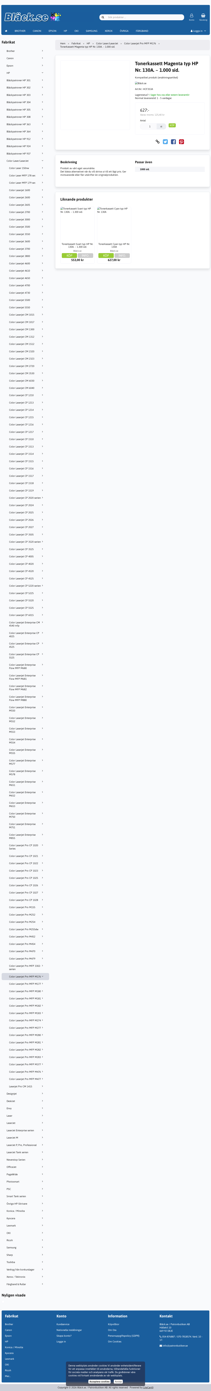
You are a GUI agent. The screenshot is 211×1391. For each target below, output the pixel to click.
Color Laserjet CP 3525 (21, 549)
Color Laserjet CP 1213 (21, 402)
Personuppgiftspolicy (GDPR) (123, 1335)
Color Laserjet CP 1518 (21, 483)
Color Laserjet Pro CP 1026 (23, 885)
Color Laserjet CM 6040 (21, 388)
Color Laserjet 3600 (19, 241)
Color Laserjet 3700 (19, 248)
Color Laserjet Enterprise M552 (22, 720)
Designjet (12, 1093)
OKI (76, 30)
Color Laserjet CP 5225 (21, 593)
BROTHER (20, 30)
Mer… (8, 1376)
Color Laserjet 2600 (19, 197)
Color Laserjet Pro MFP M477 (25, 1079)
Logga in (197, 30)
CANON (37, 30)
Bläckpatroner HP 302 (18, 87)
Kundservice (63, 1324)
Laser (9, 1115)
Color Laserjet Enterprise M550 (22, 709)
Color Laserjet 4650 (19, 278)
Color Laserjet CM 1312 (21, 336)
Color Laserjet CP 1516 (21, 468)
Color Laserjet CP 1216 (21, 424)
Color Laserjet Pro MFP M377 (25, 1064)
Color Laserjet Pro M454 (22, 944)
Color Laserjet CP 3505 (21, 534)
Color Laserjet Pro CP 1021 (23, 856)
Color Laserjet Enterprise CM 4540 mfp (24, 624)
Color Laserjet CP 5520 (21, 600)
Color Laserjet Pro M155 (22, 907)
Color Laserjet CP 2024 (21, 505)
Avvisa (118, 1381)
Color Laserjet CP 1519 (21, 490)
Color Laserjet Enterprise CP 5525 (24, 656)
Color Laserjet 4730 (19, 292)
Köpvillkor (113, 1324)
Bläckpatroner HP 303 (18, 95)
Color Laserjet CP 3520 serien (25, 541)
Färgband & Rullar (16, 1284)
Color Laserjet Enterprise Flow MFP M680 (22, 666)
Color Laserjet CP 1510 (21, 439)
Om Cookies (114, 1341)
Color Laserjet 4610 (19, 270)
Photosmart (13, 1181)
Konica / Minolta (16, 1211)
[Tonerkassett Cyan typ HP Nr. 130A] (114, 224)
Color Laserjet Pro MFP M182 (25, 1005)
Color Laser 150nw (19, 168)
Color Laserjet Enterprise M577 (22, 762)
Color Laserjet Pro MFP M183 (25, 1013)
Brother (11, 51)
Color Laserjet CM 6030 (21, 380)
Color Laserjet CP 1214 (21, 409)
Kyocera (11, 1218)
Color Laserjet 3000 (19, 219)
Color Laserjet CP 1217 (21, 432)
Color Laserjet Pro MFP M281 (25, 1042)
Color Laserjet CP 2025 (21, 512)
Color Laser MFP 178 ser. (22, 175)
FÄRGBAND (142, 30)
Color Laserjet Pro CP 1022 (23, 863)
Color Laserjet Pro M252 (22, 914)
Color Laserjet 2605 (19, 204)
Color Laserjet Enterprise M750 (22, 815)
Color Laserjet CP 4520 (21, 571)
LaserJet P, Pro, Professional (22, 1145)
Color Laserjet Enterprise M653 (22, 804)
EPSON (52, 30)
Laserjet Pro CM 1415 (20, 1086)
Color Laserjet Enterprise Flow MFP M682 (22, 688)
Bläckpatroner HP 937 (18, 153)
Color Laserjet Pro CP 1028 (23, 900)
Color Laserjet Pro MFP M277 (25, 1027)
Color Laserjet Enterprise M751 (22, 826)
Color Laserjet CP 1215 (21, 417)
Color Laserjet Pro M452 (22, 936)
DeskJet (11, 1101)
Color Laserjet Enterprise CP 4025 (24, 635)
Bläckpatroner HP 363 (18, 124)
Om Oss (112, 1330)
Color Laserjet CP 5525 (21, 607)
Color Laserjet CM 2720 (21, 366)
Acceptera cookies (99, 1381)
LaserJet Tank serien (17, 1152)
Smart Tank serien (16, 1196)
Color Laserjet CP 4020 (21, 563)
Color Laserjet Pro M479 (22, 958)
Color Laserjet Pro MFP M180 (25, 991)
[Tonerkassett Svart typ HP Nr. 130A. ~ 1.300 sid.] (77, 224)
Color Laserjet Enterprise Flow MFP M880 (22, 698)
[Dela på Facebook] (173, 141)
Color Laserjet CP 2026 (21, 519)
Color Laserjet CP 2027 (21, 527)
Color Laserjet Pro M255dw (23, 929)
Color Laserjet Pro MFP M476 (25, 1071)
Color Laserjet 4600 (19, 263)
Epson (10, 65)
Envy (9, 1108)
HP (65, 30)
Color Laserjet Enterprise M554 (22, 741)
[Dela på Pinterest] (181, 141)
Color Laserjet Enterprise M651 (22, 783)
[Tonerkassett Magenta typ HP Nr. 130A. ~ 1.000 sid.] (7, 1302)
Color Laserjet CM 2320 (21, 351)
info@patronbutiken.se (175, 1345)
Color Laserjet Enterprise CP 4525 (24, 645)
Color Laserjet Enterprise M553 (22, 730)
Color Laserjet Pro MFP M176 (25, 976)
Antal (143, 120)
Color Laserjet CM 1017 (21, 322)
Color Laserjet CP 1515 (21, 461)
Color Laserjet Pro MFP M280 (25, 1035)
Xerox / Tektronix (16, 1276)
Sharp (10, 1254)
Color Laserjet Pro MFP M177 (25, 983)
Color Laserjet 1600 (19, 190)
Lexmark (11, 1225)
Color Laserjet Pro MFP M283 (25, 1057)
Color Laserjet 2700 (19, 212)
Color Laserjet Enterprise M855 (22, 836)
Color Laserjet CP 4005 (21, 556)
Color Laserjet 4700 (19, 285)
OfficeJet (11, 1167)
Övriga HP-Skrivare (17, 1203)
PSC (9, 1189)
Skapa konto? (64, 1335)
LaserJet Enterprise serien (20, 1130)
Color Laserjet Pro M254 (22, 921)
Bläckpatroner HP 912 (18, 139)
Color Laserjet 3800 (19, 256)
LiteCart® (148, 1387)
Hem (62, 43)
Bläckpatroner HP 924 (18, 146)
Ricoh (10, 1240)
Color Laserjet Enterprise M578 (22, 773)
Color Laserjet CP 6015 (21, 615)
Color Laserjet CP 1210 (21, 395)
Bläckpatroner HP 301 (18, 80)
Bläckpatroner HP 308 (18, 116)
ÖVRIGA (124, 30)
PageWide (12, 1174)
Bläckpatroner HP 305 (18, 109)
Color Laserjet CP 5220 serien (25, 585)
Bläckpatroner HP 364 (18, 131)
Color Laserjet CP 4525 (21, 578)
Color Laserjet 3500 (19, 226)
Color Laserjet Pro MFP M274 (25, 1020)
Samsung (11, 1247)
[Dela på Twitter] (165, 141)
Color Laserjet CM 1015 (21, 314)
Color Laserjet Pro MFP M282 (25, 1049)
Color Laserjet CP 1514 (21, 453)
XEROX (108, 30)
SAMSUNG (91, 30)
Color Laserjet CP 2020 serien (25, 497)
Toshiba (11, 1262)
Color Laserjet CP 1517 (21, 475)
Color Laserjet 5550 (19, 307)
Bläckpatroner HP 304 (18, 102)
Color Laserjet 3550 (19, 234)
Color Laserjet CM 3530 (21, 373)
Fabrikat (76, 43)
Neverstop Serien (16, 1159)
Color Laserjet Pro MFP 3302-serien (25, 967)
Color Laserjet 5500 (19, 300)
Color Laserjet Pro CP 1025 (23, 877)
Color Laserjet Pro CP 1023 (23, 870)
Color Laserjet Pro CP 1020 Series (23, 847)
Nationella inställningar (69, 1330)
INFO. (85, 255)
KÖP (172, 125)
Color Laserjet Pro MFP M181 (25, 998)
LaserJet (11, 1123)
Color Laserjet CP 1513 (21, 446)
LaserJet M (12, 1137)
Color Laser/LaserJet (18, 160)
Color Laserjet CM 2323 (21, 358)
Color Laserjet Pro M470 (22, 951)
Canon (10, 58)
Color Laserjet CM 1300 (21, 329)
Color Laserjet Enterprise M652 (22, 794)
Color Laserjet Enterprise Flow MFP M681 (22, 677)
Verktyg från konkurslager (20, 1269)
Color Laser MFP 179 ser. (22, 182)
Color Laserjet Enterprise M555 (22, 751)
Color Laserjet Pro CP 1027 (23, 892)
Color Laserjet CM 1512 (21, 344)
